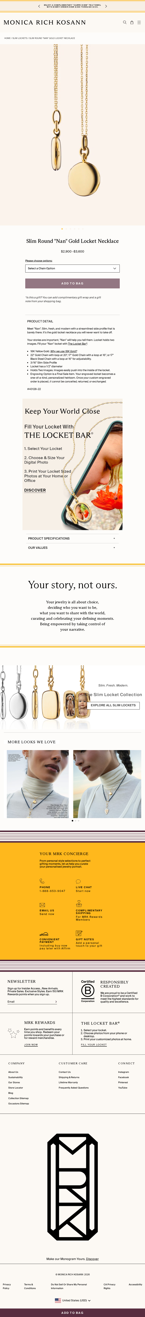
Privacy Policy (7, 1286)
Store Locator (15, 1088)
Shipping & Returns (69, 1077)
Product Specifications (49, 538)
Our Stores (14, 1083)
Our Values (38, 547)
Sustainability (15, 1077)
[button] (39, 6)
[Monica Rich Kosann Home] (45, 22)
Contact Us (65, 1072)
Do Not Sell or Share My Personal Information (69, 1286)
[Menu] (139, 22)
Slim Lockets (19, 38)
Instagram (123, 1072)
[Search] (125, 22)
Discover (92, 1259)
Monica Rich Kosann (70, 1275)
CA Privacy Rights (109, 1286)
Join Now (31, 1045)
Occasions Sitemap (18, 1104)
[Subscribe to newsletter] (56, 1001)
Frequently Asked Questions (74, 1088)
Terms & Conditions (30, 1286)
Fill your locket (94, 1045)
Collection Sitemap (18, 1098)
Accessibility (135, 1285)
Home (7, 38)
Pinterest (123, 1083)
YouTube (122, 1088)
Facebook (123, 1077)
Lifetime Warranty (68, 1083)
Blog (10, 1093)
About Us (13, 1072)
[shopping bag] (132, 22)
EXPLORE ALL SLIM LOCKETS (113, 705)
